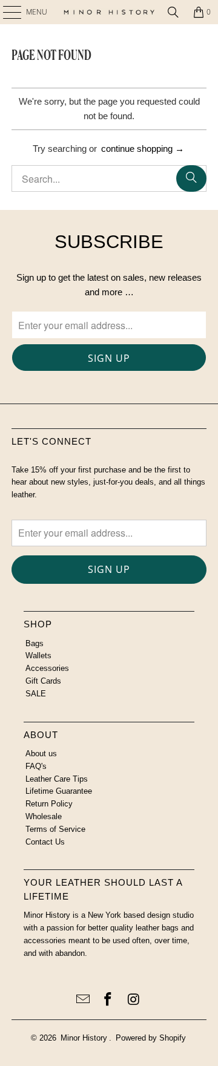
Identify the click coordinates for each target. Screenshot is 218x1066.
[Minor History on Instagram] (134, 1000)
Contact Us (45, 841)
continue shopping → (142, 148)
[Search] (173, 12)
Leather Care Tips (56, 778)
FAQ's (36, 766)
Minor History (84, 1037)
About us (41, 753)
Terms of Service (55, 829)
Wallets (38, 655)
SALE (35, 693)
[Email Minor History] (83, 1000)
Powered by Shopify (151, 1037)
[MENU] (6, 12)
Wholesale (43, 816)
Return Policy (49, 803)
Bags (34, 643)
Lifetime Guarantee (58, 791)
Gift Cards (43, 680)
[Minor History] (109, 12)
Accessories (47, 668)
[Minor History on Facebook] (108, 1000)
